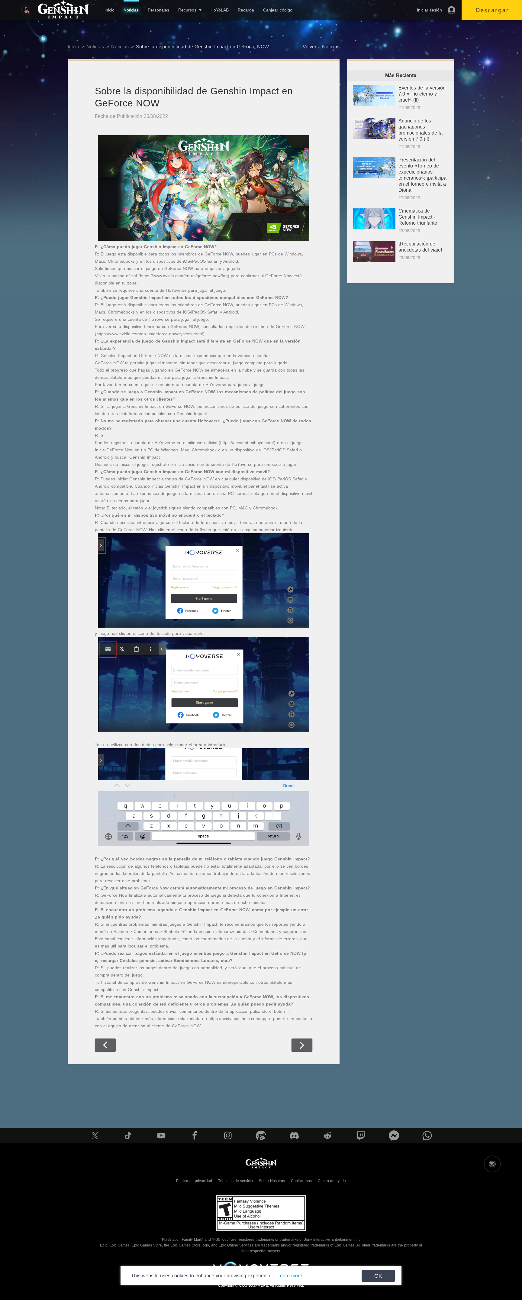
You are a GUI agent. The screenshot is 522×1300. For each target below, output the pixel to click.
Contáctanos (301, 1181)
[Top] (497, 1258)
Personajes (158, 10)
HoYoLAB (220, 10)
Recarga (246, 10)
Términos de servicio (235, 1181)
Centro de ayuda (332, 1181)
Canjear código (277, 10)
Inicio (109, 10)
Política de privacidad (194, 1181)
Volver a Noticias (321, 46)
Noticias (131, 10)
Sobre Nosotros (272, 1181)
